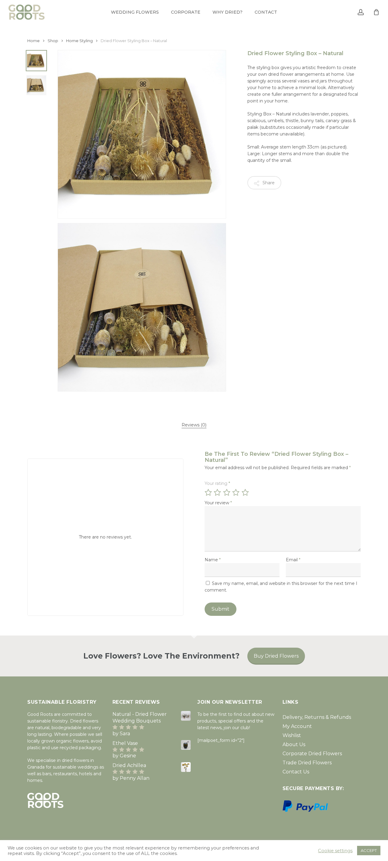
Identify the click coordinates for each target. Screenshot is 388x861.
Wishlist (292, 735)
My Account (297, 726)
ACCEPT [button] (369, 850)
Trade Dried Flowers (307, 763)
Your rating (217, 483)
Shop (53, 40)
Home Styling (79, 40)
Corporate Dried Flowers (312, 753)
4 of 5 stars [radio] (236, 492)
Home (33, 40)
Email (293, 559)
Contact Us (296, 772)
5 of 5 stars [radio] (245, 492)
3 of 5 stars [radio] (227, 492)
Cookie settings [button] (335, 850)
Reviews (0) (194, 425)
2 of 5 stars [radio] (218, 492)
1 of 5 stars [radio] (208, 492)
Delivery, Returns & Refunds (317, 717)
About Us (294, 744)
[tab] (194, 424)
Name (213, 559)
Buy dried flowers (276, 656)
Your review (218, 503)
